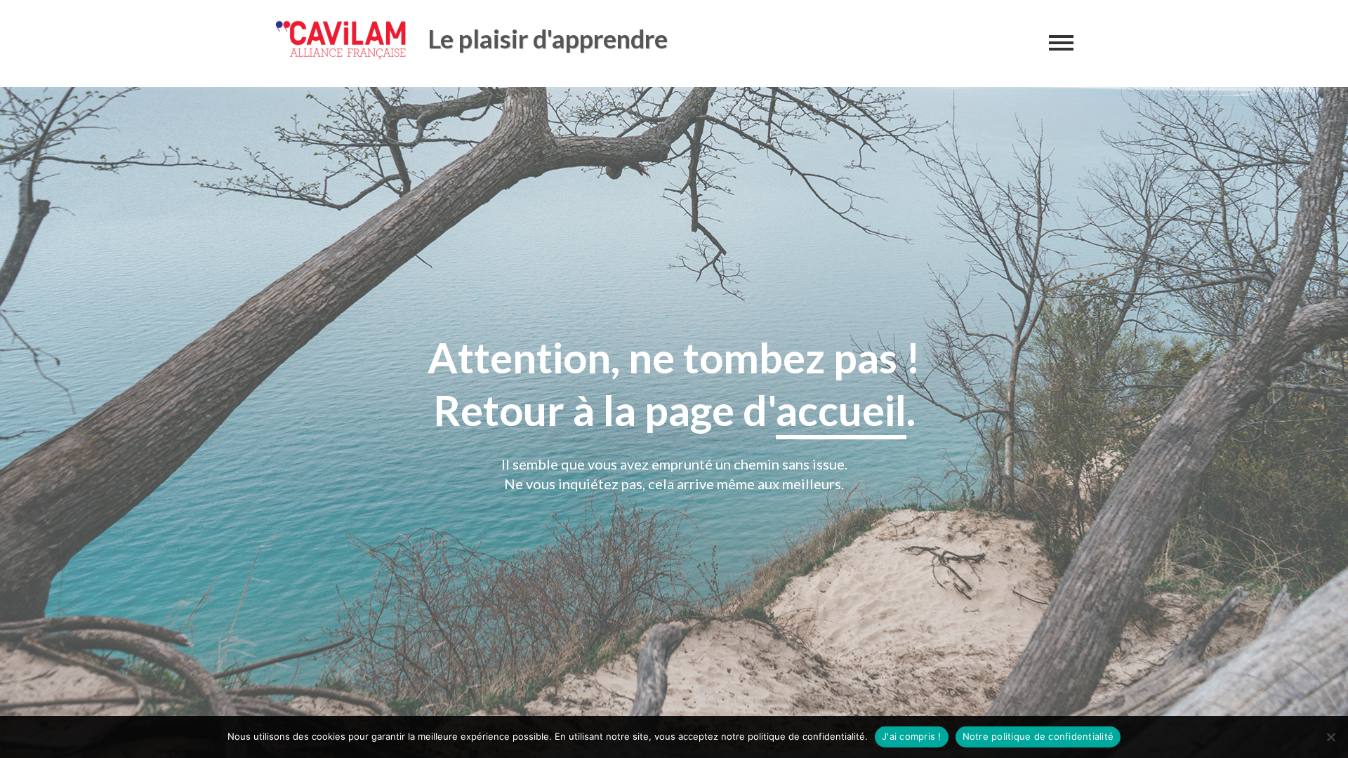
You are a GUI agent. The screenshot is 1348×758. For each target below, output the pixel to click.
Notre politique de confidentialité (1038, 736)
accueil (841, 410)
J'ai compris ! (911, 736)
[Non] (1330, 737)
